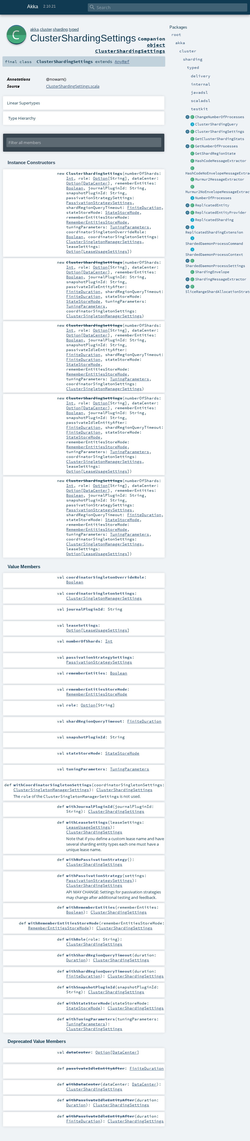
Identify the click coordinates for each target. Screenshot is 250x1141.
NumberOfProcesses (213, 198)
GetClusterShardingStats (219, 139)
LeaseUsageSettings (105, 251)
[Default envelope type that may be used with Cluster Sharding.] (192, 272)
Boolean (74, 187)
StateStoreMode (122, 212)
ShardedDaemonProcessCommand (214, 243)
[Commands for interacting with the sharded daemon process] (192, 238)
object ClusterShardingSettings (130, 48)
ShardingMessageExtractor (220, 279)
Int (69, 178)
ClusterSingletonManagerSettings (104, 241)
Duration (76, 959)
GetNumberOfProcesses (216, 146)
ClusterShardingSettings (219, 131)
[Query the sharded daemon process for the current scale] (192, 146)
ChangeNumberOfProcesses (219, 117)
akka (34, 29)
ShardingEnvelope (212, 272)
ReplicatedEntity (212, 205)
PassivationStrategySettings (99, 202)
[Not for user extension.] (192, 227)
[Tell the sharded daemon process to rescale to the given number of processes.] (192, 117)
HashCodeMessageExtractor (220, 161)
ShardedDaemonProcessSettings (215, 266)
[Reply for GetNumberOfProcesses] (192, 198)
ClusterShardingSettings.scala (72, 86)
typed (74, 29)
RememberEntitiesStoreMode (96, 222)
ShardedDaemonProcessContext (214, 254)
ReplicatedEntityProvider (220, 212)
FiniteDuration (144, 207)
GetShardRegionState (215, 153)
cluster (46, 29)
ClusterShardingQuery (216, 124)
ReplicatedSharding (214, 220)
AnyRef (122, 61)
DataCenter (95, 183)
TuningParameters (129, 226)
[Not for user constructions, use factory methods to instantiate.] (192, 261)
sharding (60, 29)
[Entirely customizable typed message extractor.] (192, 279)
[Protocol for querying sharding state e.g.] (192, 124)
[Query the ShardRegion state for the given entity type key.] (192, 153)
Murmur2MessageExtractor (219, 179)
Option (100, 178)
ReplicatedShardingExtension (214, 232)
